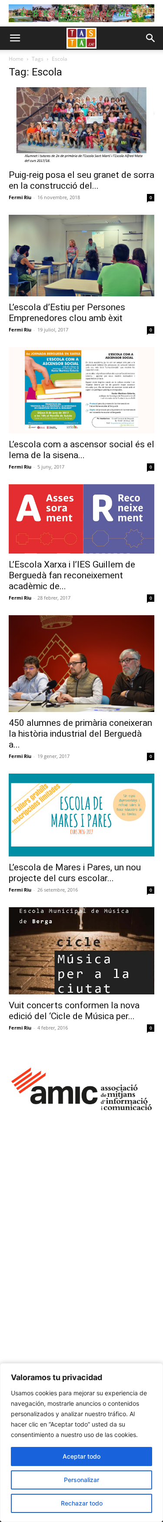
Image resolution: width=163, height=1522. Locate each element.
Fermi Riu (20, 197)
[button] (15, 38)
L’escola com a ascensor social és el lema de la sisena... (81, 449)
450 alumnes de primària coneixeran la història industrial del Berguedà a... (80, 734)
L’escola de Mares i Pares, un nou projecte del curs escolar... (75, 872)
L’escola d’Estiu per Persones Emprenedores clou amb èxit (67, 312)
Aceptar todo (81, 1456)
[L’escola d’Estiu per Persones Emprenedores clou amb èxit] (81, 255)
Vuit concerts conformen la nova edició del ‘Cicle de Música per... (74, 1010)
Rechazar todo (82, 1503)
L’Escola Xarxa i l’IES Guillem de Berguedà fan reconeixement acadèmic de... (72, 575)
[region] (81, 1442)
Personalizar (81, 1479)
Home (16, 58)
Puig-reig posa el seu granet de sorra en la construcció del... (81, 180)
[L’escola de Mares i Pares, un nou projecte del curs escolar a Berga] (81, 815)
